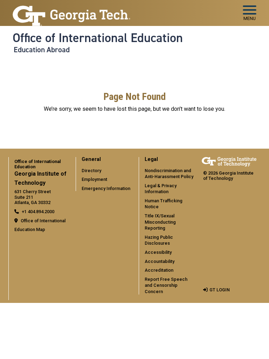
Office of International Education (98, 38)
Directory (91, 170)
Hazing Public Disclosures (159, 240)
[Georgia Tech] (229, 161)
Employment (94, 179)
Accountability (159, 261)
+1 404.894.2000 (38, 211)
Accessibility (158, 252)
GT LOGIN (219, 289)
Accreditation (159, 270)
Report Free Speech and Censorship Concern (166, 285)
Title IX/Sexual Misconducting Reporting (160, 222)
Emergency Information (106, 188)
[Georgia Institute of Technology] (71, 10)
